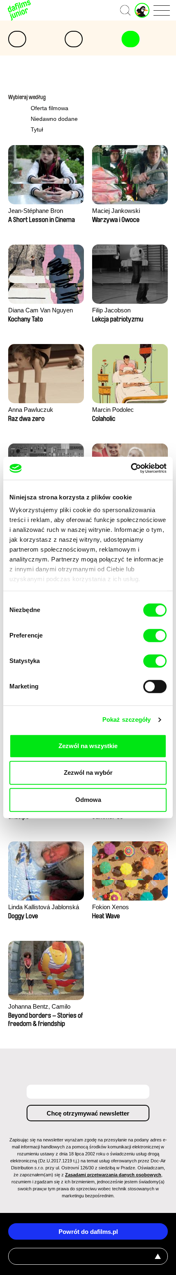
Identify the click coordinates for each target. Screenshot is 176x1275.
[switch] (155, 635)
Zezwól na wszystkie (88, 745)
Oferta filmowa (49, 108)
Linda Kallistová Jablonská (43, 906)
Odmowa (88, 799)
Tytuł (37, 129)
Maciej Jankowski (116, 210)
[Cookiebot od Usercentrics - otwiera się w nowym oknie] (131, 468)
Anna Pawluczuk (30, 409)
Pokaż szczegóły (126, 719)
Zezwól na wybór (88, 772)
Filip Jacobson (111, 310)
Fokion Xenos (110, 906)
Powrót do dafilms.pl (88, 1231)
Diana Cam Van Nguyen (40, 310)
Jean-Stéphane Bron (35, 210)
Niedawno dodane (54, 118)
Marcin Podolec (113, 409)
